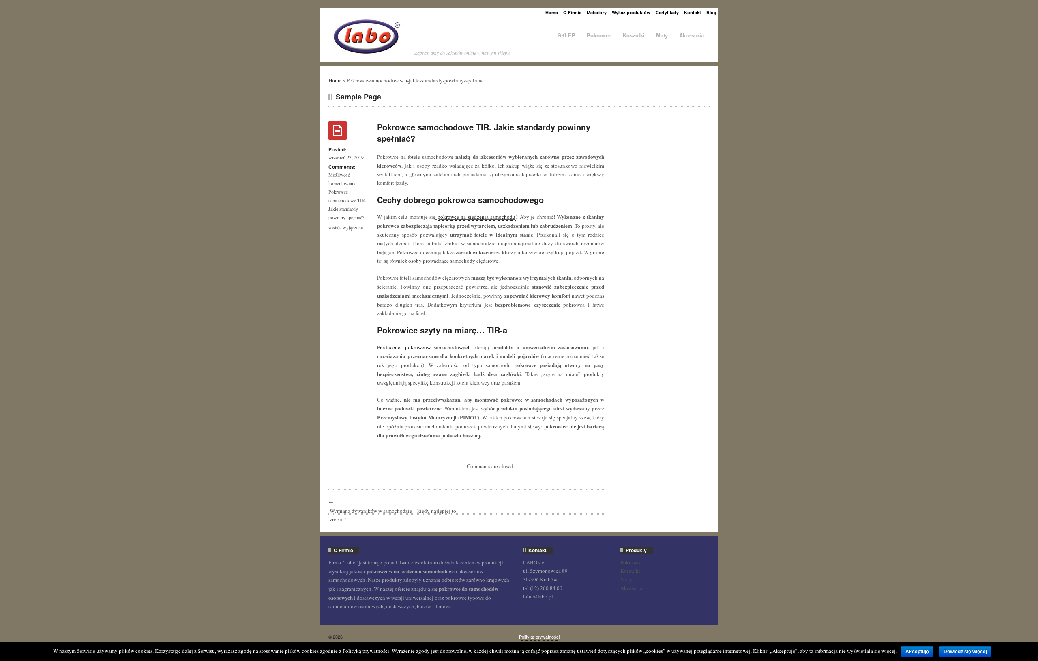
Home (551, 12)
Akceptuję (917, 652)
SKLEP (566, 35)
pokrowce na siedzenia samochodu (475, 216)
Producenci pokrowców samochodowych (424, 347)
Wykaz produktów (631, 12)
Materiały (597, 12)
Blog (711, 12)
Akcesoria (691, 35)
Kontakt (692, 12)
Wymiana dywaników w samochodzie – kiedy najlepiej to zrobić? (393, 515)
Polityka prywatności (539, 636)
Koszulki (634, 35)
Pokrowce (599, 35)
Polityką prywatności (366, 651)
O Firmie (572, 12)
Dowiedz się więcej (965, 652)
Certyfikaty (667, 12)
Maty (662, 35)
